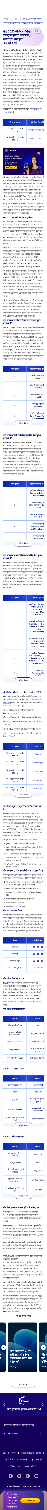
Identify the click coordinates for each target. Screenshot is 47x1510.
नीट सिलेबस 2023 (37, 829)
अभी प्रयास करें (38, 754)
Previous (3, 1347)
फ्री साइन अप (30, 1500)
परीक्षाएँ (5, 19)
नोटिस (13, 1453)
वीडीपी (38, 1453)
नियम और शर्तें (22, 1459)
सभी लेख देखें (23, 1384)
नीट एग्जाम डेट (8, 190)
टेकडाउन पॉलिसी (30, 1466)
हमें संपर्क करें (9, 1459)
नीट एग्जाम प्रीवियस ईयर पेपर (18, 452)
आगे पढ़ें (12, 1367)
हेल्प (4, 1453)
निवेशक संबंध (15, 1466)
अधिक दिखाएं (23, 423)
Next (43, 1347)
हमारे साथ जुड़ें (37, 1459)
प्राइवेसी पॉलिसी (27, 1453)
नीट (16, 19)
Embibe (30, 263)
